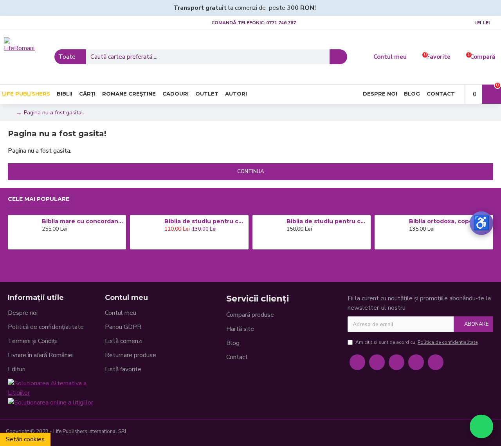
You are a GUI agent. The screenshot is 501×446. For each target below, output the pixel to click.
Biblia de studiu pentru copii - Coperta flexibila (327, 221)
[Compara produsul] (66, 243)
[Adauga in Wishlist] (55, 243)
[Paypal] (464, 432)
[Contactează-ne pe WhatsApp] (481, 426)
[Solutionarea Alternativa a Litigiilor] (56, 388)
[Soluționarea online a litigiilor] (50, 402)
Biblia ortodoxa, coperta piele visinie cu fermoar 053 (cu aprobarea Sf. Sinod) (449, 221)
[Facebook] (357, 362)
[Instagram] (396, 362)
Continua (250, 171)
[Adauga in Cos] (44, 243)
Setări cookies (25, 439)
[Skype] (416, 362)
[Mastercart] (451, 432)
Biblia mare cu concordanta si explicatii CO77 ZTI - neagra (82, 221)
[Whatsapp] (435, 362)
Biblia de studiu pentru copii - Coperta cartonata (205, 221)
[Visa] (438, 432)
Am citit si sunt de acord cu (416, 342)
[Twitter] (377, 362)
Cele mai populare (38, 199)
